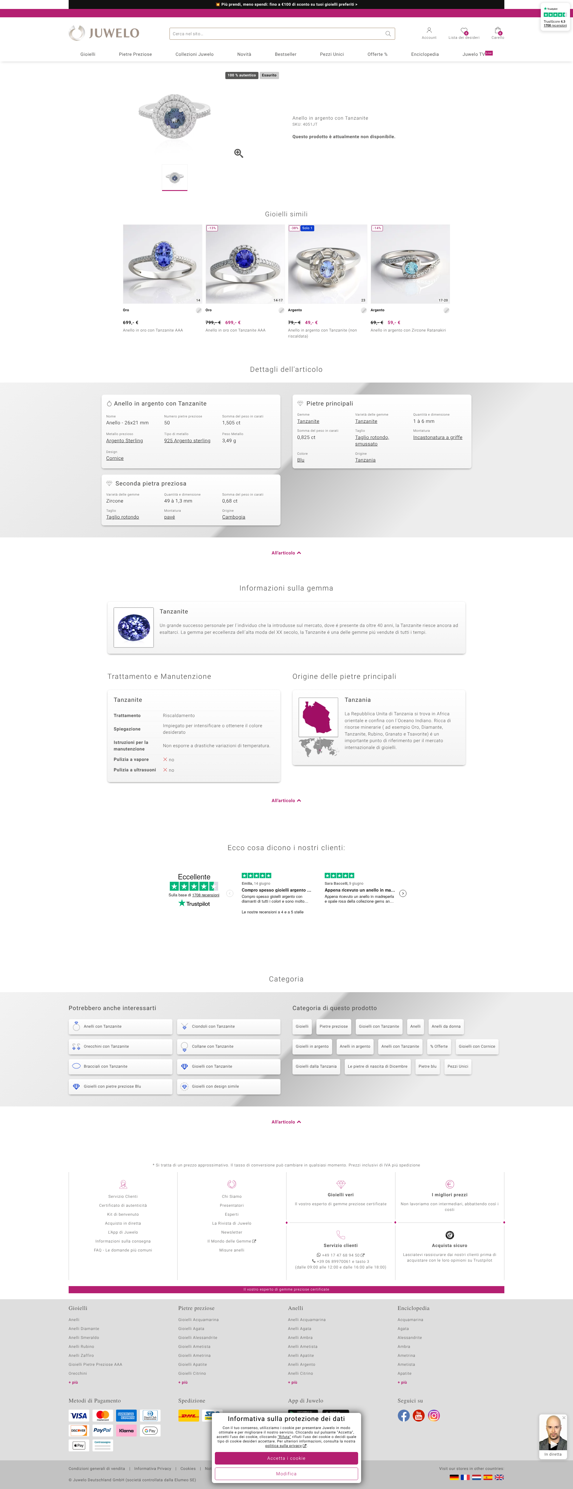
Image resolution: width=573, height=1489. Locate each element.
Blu (300, 460)
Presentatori (232, 1206)
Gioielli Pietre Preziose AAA (95, 1365)
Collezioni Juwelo (194, 54)
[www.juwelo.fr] (465, 1477)
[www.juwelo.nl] (476, 1477)
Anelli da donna (446, 1026)
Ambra (404, 1347)
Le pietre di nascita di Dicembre (378, 1066)
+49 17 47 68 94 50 (341, 1255)
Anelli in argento (355, 1046)
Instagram (434, 1416)
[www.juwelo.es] (487, 1477)
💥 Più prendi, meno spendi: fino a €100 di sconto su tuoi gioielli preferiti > (286, 4)
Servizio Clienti (123, 1197)
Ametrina (407, 1356)
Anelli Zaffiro (81, 1356)
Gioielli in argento (312, 1046)
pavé (169, 517)
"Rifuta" (284, 1437)
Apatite (405, 1374)
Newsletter (232, 1232)
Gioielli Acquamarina (198, 1320)
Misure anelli (231, 1250)
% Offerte (439, 1046)
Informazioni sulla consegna (123, 1241)
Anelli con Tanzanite (400, 1046)
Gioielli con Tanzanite (379, 1026)
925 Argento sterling (187, 440)
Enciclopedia (425, 54)
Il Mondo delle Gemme (229, 1241)
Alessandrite (410, 1338)
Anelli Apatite (301, 1356)
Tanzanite (308, 421)
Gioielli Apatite (192, 1365)
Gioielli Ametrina (194, 1356)
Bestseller (286, 54)
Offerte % (378, 54)
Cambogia (234, 517)
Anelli (415, 1026)
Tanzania (365, 460)
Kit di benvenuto (123, 1214)
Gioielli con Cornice (477, 1046)
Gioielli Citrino (192, 1374)
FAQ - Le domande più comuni (123, 1250)
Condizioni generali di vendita (97, 1469)
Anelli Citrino (300, 1374)
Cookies (188, 1469)
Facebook (404, 1416)
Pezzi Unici (332, 54)
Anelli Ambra (300, 1338)
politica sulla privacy (283, 1446)
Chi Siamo (232, 1197)
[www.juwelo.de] (454, 1477)
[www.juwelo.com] (499, 1477)
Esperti (232, 1214)
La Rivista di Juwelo (231, 1223)
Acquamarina (410, 1320)
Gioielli (88, 54)
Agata (403, 1329)
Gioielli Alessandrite (198, 1338)
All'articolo (283, 553)
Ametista (406, 1365)
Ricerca (389, 33)
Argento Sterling (124, 440)
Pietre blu (428, 1066)
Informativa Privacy (152, 1469)
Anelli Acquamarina (307, 1320)
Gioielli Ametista (194, 1347)
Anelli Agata (300, 1329)
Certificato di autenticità (123, 1206)
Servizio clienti (341, 1246)
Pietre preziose (334, 1026)
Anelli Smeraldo (84, 1338)
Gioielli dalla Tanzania (316, 1066)
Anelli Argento (301, 1365)
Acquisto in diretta (123, 1223)
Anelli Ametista (303, 1347)
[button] (429, 34)
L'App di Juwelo (123, 1232)
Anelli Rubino (81, 1347)
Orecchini (78, 1374)
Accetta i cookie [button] (286, 1458)
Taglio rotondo (122, 517)
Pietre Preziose (135, 54)
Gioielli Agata (191, 1329)
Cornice (115, 458)
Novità (244, 54)
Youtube (419, 1416)
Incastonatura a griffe (438, 437)
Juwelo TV (477, 54)
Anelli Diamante (84, 1329)
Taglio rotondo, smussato (372, 441)
